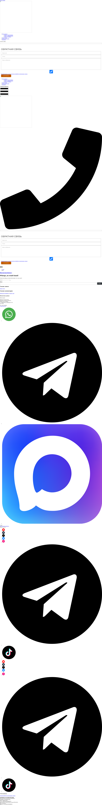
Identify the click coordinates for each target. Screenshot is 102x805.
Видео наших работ (5, 38)
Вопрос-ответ (4, 37)
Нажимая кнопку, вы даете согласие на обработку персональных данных (14, 261)
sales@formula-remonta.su (4, 526)
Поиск (1, 281)
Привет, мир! (2, 288)
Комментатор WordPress (4, 293)
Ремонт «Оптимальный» (8, 35)
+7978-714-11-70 (3, 306)
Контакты (4, 39)
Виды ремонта (4, 78)
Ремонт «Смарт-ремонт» (8, 79)
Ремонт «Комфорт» (7, 36)
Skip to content (2, 0)
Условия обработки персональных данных (7, 795)
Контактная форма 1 (6, 272)
